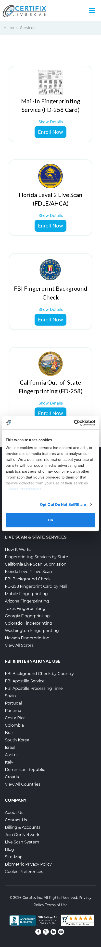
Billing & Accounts (22, 827)
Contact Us (16, 820)
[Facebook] (38, 932)
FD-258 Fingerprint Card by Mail (36, 586)
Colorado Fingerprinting (28, 623)
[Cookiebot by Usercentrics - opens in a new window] (73, 423)
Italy (9, 762)
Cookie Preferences (24, 871)
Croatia (12, 777)
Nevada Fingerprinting (27, 638)
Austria (12, 754)
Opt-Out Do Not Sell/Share (63, 504)
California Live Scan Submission (35, 564)
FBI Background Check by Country (39, 673)
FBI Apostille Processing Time (34, 688)
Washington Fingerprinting (32, 630)
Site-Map (14, 857)
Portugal (13, 703)
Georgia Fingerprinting (27, 616)
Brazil (10, 732)
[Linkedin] (53, 932)
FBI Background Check (28, 579)
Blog (9, 849)
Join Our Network (22, 834)
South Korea (17, 740)
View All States (19, 645)
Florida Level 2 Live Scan (28, 571)
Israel (10, 747)
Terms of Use (56, 905)
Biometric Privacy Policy (28, 864)
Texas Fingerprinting (25, 608)
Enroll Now (50, 132)
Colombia (14, 725)
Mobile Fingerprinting (26, 593)
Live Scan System (22, 842)
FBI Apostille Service (25, 681)
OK (50, 520)
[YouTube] (61, 932)
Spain (10, 695)
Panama (13, 710)
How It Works (18, 549)
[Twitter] (46, 932)
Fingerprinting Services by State (36, 557)
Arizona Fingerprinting (27, 601)
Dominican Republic (25, 769)
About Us (14, 812)
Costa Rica (15, 718)
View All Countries (22, 784)
